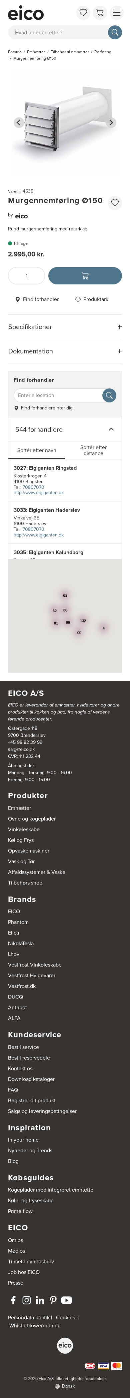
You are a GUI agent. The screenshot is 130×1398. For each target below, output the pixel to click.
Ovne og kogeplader (32, 819)
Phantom (18, 922)
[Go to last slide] (19, 122)
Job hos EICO (24, 1272)
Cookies (65, 1317)
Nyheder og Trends (30, 1150)
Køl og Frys (21, 840)
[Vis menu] (117, 13)
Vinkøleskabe (24, 829)
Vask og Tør (21, 861)
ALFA (14, 1018)
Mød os (16, 1251)
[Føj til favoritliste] (115, 203)
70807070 (33, 487)
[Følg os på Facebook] (13, 1300)
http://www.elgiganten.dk (39, 492)
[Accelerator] (40, 12)
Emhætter (19, 808)
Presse (15, 1283)
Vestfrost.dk (22, 986)
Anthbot (17, 1007)
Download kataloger (31, 1079)
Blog (13, 1161)
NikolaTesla (21, 943)
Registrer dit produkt (32, 1100)
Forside (15, 52)
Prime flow (20, 1211)
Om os (15, 1240)
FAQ (13, 1090)
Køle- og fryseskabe (31, 1200)
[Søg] (115, 32)
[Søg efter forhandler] (109, 395)
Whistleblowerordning (35, 1325)
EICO (14, 911)
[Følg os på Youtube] (66, 1300)
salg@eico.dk (21, 749)
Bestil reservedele (29, 1058)
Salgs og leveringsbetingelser (42, 1111)
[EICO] (65, 1346)
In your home (23, 1140)
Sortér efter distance (93, 450)
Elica (13, 933)
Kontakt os (20, 1068)
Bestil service (23, 1047)
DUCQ (15, 997)
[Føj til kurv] (85, 275)
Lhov (13, 954)
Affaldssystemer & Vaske (36, 872)
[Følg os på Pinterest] (53, 1300)
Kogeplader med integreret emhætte (50, 1190)
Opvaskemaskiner (28, 851)
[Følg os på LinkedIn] (40, 1300)
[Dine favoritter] (83, 13)
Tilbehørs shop (25, 883)
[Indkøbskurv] (100, 13)
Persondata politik (29, 1317)
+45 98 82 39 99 (25, 742)
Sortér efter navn (36, 450)
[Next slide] (111, 122)
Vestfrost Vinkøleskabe (35, 965)
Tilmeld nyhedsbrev (31, 1261)
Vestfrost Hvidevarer (31, 975)
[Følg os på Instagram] (26, 1300)
